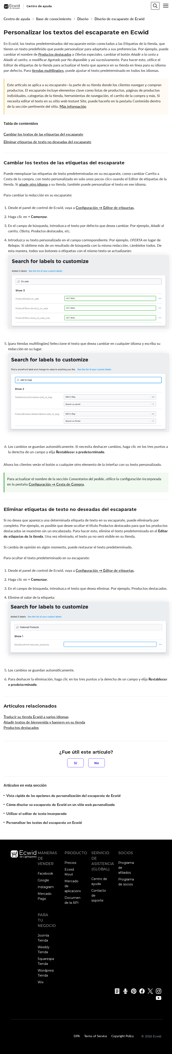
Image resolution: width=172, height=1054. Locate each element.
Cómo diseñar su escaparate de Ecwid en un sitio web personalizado (60, 804)
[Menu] (165, 5)
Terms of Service (95, 1035)
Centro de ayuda (17, 19)
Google (43, 880)
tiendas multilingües (48, 70)
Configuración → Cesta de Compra (56, 484)
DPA (77, 1035)
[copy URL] (128, 163)
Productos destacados (54, 54)
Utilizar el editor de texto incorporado (36, 813)
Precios (70, 863)
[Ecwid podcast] (124, 991)
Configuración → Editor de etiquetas (105, 207)
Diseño (82, 19)
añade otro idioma (33, 184)
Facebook (45, 873)
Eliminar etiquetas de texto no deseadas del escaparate (47, 142)
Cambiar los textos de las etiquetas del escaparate (43, 134)
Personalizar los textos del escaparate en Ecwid (44, 822)
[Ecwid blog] (116, 991)
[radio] (75, 762)
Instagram (46, 887)
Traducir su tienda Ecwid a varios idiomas (36, 717)
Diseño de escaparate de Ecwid (119, 19)
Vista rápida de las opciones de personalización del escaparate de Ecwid (63, 795)
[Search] (155, 6)
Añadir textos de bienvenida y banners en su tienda (44, 722)
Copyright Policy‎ (122, 1035)
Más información (73, 106)
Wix (40, 982)
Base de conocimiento (53, 19)
